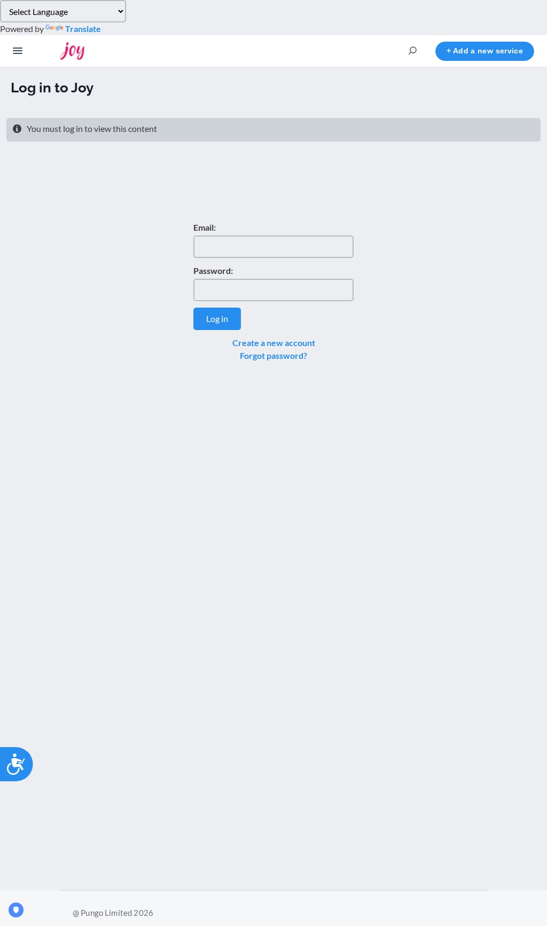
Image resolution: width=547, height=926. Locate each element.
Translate (83, 28)
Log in (217, 318)
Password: (213, 270)
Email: (204, 227)
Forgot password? (273, 355)
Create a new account (273, 343)
